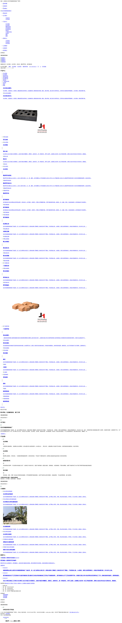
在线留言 (5, 5)
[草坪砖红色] (6, 282)
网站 (10, 66)
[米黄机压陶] (6, 236)
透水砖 (7, 30)
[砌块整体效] (6, 396)
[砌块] (4, 388)
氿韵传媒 (5, 596)
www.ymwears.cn (32, 66)
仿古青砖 (8, 23)
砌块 (7, 35)
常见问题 (8, 43)
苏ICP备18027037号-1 (74, 612)
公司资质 (8, 19)
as (40, 66)
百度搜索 (5, 597)
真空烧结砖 (8, 27)
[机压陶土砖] (6, 228)
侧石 (7, 34)
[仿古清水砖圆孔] (7, 93)
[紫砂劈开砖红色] (7, 188)
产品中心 (15, 583)
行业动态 (8, 42)
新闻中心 (20, 583)
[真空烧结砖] (6, 204)
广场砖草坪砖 (9, 31)
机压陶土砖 (8, 29)
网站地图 (5, 3)
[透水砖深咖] (6, 260)
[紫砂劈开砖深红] (7, 180)
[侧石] (4, 364)
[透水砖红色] (6, 252)
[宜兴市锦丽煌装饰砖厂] (6, 10)
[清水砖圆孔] (6, 340)
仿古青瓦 (8, 25)
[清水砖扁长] (6, 347)
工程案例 (24, 583)
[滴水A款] (5, 156)
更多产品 (3, 407)
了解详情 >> (3, 433)
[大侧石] (5, 372)
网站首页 (7, 583)
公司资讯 (8, 40)
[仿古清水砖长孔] (26, 134)
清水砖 (7, 33)
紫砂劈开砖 (8, 26)
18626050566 (6, 617)
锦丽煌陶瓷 (5, 594)
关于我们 (11, 583)
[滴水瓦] (5, 164)
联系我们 (5, 8)
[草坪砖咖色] (26, 324)
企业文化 (8, 17)
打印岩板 (44, 66)
